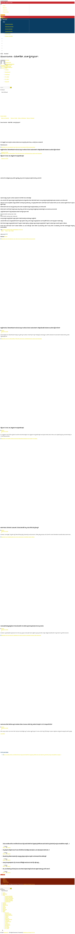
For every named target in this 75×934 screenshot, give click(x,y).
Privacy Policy (6, 882)
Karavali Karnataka (9, 897)
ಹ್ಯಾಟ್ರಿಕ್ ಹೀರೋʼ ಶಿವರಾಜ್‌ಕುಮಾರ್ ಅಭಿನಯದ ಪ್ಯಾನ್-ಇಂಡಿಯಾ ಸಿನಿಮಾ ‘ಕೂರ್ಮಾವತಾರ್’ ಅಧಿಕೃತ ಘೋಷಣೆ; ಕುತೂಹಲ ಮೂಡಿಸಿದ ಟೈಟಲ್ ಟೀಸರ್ (30, 149)
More (4, 911)
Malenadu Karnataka (9, 898)
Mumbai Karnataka (9, 36)
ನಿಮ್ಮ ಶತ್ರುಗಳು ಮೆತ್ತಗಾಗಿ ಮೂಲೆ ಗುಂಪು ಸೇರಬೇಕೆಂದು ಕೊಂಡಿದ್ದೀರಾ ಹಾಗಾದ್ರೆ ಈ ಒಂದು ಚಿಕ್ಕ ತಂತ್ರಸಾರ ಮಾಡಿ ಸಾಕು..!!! (26, 850)
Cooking (6, 69)
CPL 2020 (7, 927)
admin (3, 330)
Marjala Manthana (8, 915)
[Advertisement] (37, 45)
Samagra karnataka (9, 900)
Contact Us (5, 881)
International (5, 905)
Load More (2, 733)
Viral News (7, 74)
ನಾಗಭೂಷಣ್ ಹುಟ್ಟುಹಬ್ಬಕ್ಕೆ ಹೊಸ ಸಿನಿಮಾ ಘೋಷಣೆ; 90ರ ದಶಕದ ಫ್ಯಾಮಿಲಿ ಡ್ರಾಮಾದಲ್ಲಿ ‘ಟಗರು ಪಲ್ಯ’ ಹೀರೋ (22, 626)
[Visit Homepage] (14, 17)
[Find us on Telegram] (4, 874)
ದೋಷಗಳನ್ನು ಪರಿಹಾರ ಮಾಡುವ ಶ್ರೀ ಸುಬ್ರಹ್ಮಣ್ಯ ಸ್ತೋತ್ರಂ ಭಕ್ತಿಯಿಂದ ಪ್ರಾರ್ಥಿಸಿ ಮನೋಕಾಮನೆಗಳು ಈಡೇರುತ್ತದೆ (24, 856)
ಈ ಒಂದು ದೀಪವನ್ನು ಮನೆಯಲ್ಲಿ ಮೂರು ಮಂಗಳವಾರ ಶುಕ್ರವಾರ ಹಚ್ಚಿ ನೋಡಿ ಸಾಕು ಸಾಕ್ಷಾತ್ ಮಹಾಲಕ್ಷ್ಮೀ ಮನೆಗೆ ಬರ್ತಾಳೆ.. (26, 868)
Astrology (5, 909)
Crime (4, 906)
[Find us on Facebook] (0, 874)
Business (7, 912)
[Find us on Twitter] (2, 874)
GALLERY (7, 81)
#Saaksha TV (17, 229)
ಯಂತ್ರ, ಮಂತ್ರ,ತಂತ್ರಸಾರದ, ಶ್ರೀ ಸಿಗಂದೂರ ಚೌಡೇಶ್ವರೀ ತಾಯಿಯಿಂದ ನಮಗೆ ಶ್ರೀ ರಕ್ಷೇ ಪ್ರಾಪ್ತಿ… (21, 862)
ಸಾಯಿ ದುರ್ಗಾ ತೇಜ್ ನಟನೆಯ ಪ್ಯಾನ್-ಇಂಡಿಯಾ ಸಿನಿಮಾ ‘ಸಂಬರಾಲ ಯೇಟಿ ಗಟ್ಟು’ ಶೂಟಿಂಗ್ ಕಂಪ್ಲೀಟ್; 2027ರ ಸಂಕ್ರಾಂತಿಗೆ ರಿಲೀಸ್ (26, 724)
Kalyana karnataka (8, 896)
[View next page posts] (1, 159)
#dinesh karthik (6, 229)
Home (4, 17)
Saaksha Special (8, 64)
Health (4, 910)
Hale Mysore (7, 33)
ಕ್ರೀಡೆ (10, 66)
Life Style (7, 920)
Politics (4, 902)
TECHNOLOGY (8, 921)
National (4, 903)
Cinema (4, 907)
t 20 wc (21, 229)
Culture (6, 917)
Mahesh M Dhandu (10, 64)
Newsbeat (6, 53)
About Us (5, 879)
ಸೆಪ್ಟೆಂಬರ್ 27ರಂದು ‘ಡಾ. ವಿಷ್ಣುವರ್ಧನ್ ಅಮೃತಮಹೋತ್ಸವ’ (12, 155)
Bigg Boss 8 (7, 72)
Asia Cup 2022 (8, 913)
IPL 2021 (7, 79)
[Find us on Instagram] (3, 874)
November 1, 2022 (4, 65)
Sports (7, 66)
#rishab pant (11, 229)
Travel (6, 922)
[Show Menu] (0, 18)
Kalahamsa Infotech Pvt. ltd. (29, 884)
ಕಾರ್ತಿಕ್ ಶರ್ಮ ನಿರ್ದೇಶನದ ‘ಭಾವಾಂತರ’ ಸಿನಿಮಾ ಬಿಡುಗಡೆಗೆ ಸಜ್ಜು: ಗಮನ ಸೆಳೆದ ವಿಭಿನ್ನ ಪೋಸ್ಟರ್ (19, 527)
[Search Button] (0, 85)
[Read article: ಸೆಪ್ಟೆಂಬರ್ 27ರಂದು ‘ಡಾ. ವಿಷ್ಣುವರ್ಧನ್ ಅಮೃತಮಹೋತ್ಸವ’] (37, 153)
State (4, 895)
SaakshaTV (6, 884)
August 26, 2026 (4, 152)
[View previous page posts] (0, 159)
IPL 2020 (7, 76)
